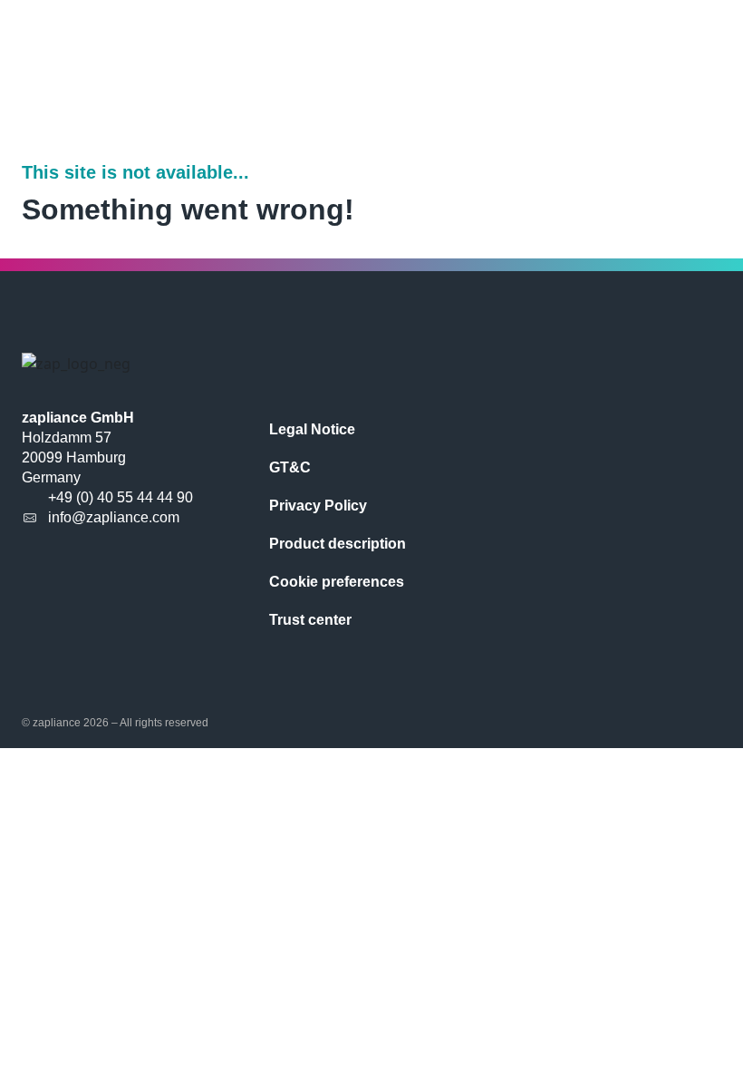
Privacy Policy (318, 505)
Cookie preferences (336, 581)
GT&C (290, 467)
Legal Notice (312, 429)
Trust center (310, 619)
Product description (337, 543)
